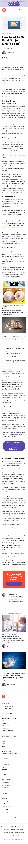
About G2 (4, 796)
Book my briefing (14, 4)
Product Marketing (6, 716)
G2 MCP (3, 744)
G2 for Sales (5, 723)
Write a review (9, 820)
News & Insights (5, 801)
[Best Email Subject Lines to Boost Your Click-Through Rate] (14, 623)
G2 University (5, 769)
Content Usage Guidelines (19, 832)
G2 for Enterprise (6, 725)
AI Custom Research (6, 739)
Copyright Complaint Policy (9, 832)
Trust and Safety (6, 779)
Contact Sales (5, 809)
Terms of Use (24, 826)
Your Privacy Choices (13, 835)
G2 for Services (5, 728)
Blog (3, 767)
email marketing (15, 432)
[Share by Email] (9, 58)
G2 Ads (3, 756)
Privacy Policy (6, 829)
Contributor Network (8, 33)
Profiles (3, 741)
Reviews (4, 746)
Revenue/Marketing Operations (9, 718)
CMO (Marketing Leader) (7, 706)
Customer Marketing (7, 713)
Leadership (4, 798)
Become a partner (6, 785)
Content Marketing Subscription (9, 753)
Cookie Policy (13, 829)
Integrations (5, 787)
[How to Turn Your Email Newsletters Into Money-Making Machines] (14, 660)
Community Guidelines (5, 826)
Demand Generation (6, 711)
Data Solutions (5, 758)
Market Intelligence (6, 751)
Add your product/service (8, 816)
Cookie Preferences (20, 829)
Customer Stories (6, 771)
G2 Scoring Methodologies (16, 826)
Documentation (5, 774)
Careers (3, 803)
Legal (3, 776)
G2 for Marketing (6, 720)
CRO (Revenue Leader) (7, 708)
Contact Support (6, 812)
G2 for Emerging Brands (7, 730)
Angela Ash (11, 52)
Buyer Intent (4, 748)
